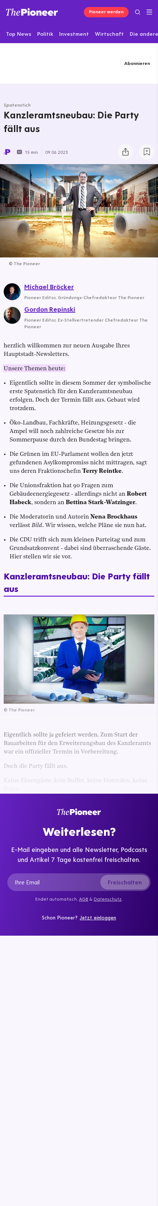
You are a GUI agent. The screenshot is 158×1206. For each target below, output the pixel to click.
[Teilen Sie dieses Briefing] (125, 152)
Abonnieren (137, 63)
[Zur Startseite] (32, 12)
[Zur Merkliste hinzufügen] (146, 152)
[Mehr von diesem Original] (39, 63)
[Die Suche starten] (137, 12)
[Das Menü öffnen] (149, 12)
